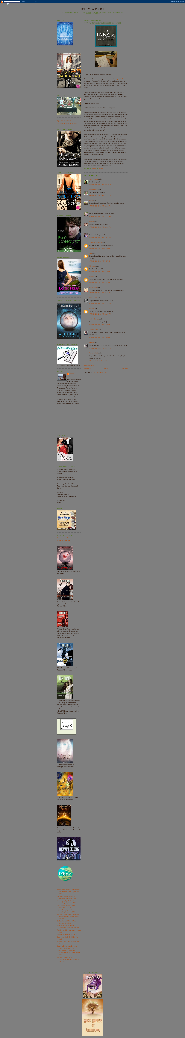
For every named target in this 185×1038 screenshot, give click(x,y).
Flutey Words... (93, 9)
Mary (90, 253)
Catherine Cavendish (95, 242)
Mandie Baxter (93, 179)
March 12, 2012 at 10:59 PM (100, 185)
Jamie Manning (93, 211)
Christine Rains (93, 329)
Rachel (91, 200)
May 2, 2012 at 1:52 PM (98, 361)
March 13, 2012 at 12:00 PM (100, 314)
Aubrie (71, 373)
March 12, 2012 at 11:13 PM (100, 227)
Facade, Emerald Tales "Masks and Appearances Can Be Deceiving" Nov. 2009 (68, 916)
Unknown (91, 276)
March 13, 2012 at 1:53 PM (100, 337)
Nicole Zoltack (93, 189)
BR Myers (92, 266)
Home (106, 368)
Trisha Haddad (93, 353)
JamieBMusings (94, 319)
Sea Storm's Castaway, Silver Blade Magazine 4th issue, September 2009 (68, 892)
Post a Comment (89, 365)
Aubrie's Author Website (64, 538)
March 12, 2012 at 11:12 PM (100, 206)
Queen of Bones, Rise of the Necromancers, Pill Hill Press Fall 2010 (68, 953)
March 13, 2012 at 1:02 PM (100, 324)
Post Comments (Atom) (100, 372)
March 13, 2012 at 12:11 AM (100, 238)
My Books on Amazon (64, 121)
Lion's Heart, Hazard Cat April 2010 (68, 934)
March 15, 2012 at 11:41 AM (100, 348)
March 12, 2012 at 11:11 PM (100, 195)
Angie (90, 232)
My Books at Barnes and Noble (67, 123)
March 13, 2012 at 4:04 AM (100, 248)
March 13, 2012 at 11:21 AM (100, 293)
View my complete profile (66, 409)
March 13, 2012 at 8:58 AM (100, 272)
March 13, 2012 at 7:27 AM (100, 261)
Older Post (124, 368)
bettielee (91, 221)
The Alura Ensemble (63, 540)
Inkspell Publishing (120, 79)
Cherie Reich (93, 287)
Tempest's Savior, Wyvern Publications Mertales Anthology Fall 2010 (68, 959)
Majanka (91, 342)
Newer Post (87, 368)
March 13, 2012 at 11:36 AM (100, 303)
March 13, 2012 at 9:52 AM (100, 282)
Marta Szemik (93, 298)
